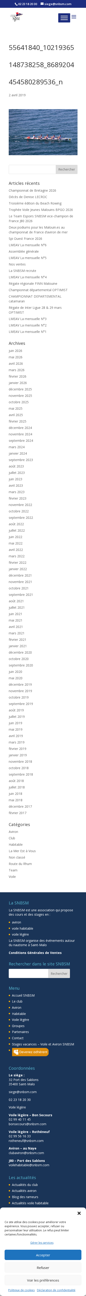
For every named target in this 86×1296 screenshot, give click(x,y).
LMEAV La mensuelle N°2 (28, 325)
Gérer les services (41, 1243)
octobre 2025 (19, 402)
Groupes (18, 1026)
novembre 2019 (20, 691)
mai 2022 (15, 543)
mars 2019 (17, 742)
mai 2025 (15, 408)
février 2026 (17, 376)
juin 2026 (15, 350)
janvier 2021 (18, 646)
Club (12, 838)
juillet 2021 (17, 607)
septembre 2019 (21, 704)
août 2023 (16, 466)
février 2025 (17, 421)
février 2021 (17, 639)
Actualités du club (25, 1185)
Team (13, 870)
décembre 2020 (20, 652)
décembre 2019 (20, 684)
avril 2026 (16, 363)
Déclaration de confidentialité (56, 1290)
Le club (17, 1001)
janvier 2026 (18, 383)
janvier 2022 (18, 569)
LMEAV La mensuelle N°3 (28, 319)
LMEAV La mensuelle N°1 (28, 331)
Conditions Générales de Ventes (35, 953)
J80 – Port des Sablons (27, 1160)
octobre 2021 (19, 588)
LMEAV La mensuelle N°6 (28, 245)
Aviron (13, 831)
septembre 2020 (21, 665)
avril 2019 (16, 736)
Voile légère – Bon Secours (30, 1115)
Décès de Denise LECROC (28, 197)
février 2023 (17, 498)
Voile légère (20, 1019)
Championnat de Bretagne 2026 (32, 190)
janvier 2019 (18, 755)
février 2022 (17, 562)
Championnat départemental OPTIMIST (38, 290)
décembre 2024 (20, 428)
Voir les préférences (43, 1280)
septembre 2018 (21, 774)
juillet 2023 (17, 472)
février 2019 (17, 748)
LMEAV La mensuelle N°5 (28, 258)
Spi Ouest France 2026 (25, 238)
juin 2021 (15, 614)
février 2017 (17, 813)
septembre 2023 (21, 460)
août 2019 (16, 710)
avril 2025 (16, 415)
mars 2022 (17, 556)
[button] (79, 1213)
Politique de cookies (21, 1290)
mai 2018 (15, 800)
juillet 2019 (17, 716)
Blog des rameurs (25, 1197)
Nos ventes (17, 264)
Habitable (16, 844)
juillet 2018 (17, 787)
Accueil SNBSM (23, 995)
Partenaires (20, 1032)
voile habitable (22, 928)
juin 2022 (15, 537)
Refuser (43, 1267)
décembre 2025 (20, 389)
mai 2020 (15, 678)
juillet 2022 (17, 530)
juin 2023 (15, 479)
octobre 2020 (19, 659)
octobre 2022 (19, 511)
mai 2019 (15, 729)
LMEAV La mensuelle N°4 (28, 277)
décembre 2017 (20, 806)
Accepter (43, 1255)
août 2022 (16, 524)
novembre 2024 (20, 434)
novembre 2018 (20, 761)
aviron (16, 922)
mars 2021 (17, 633)
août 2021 (16, 601)
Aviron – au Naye (22, 1148)
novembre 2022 (20, 505)
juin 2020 (15, 671)
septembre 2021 (21, 594)
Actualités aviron (24, 1190)
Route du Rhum (20, 864)
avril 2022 (16, 549)
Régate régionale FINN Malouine (33, 283)
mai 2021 (15, 620)
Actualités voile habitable (30, 1203)
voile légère (20, 934)
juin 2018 (15, 793)
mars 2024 (17, 447)
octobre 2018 (19, 768)
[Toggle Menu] (64, 18)
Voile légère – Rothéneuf (29, 1132)
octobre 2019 (19, 697)
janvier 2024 (18, 453)
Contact (18, 1038)
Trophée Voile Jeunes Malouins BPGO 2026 (41, 209)
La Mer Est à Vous (22, 851)
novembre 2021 (20, 582)
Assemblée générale (24, 251)
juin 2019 (15, 723)
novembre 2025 (20, 395)
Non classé (17, 857)
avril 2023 (16, 485)
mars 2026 (17, 370)
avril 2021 (16, 627)
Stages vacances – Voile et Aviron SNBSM (43, 1044)
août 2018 (16, 781)
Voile (12, 876)
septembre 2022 (21, 517)
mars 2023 (17, 492)
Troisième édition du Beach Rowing (35, 203)
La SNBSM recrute (22, 270)
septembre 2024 (21, 440)
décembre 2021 (20, 575)
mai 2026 (15, 357)
